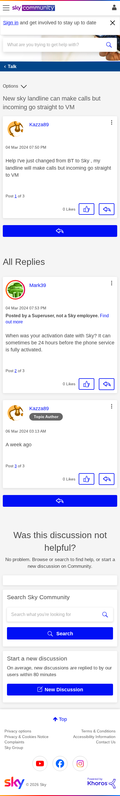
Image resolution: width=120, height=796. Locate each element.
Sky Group (13, 747)
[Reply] (106, 209)
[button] (111, 122)
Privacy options (17, 731)
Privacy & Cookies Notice (26, 736)
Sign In (113, 9)
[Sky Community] (34, 8)
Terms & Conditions (98, 731)
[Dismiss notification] (112, 22)
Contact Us (106, 742)
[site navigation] (6, 8)
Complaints (14, 742)
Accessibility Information (94, 736)
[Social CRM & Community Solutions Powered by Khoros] (102, 783)
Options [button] (10, 86)
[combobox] (54, 45)
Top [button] (63, 719)
